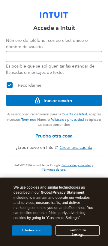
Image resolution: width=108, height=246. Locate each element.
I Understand (31, 230)
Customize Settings (78, 232)
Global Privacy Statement (62, 192)
